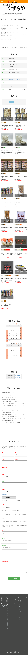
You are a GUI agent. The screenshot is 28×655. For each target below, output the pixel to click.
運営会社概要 (19, 607)
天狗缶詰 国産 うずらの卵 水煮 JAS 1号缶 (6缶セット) (7, 279)
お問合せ (19, 620)
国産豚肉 (7, 619)
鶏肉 (7, 628)
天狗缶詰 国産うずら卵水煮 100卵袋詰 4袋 (21, 126)
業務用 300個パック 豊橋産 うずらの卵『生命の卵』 (7, 177)
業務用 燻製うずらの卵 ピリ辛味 (7, 228)
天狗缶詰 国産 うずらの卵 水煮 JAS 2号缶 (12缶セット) (21, 228)
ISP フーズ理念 (20, 614)
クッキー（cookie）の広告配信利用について (14, 652)
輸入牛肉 (7, 614)
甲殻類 (12, 608)
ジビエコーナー (2, 611)
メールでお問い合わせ (14, 48)
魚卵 (12, 615)
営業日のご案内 (17, 44)
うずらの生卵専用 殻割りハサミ (7, 203)
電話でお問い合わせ (23, 48)
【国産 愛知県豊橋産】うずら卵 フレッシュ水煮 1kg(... (7, 151)
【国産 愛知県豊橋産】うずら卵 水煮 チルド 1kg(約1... (21, 151)
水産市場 (11, 601)
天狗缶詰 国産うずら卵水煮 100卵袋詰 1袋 (7, 126)
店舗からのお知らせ (4, 48)
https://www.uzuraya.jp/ (14, 79)
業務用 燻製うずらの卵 (20, 202)
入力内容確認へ (14, 578)
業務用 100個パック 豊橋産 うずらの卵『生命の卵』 (21, 177)
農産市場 (15, 601)
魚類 (12, 605)
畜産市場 (7, 604)
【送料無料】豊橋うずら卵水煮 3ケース (21, 254)
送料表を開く (18, 375)
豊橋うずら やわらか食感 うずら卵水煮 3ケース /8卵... (7, 254)
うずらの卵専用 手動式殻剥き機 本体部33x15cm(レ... (21, 279)
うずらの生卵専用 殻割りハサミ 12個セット (7, 305)
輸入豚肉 (7, 624)
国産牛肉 (7, 609)
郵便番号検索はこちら (7, 494)
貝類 (12, 612)
